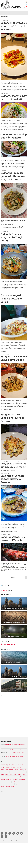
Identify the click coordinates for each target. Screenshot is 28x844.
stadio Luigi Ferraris (17, 782)
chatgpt (11, 769)
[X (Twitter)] (2, 644)
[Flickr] (9, 644)
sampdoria (8, 779)
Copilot (3, 772)
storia (7, 784)
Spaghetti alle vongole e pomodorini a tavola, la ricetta (14, 26)
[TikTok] (8, 644)
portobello (20, 777)
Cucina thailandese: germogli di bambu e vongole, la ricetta (13, 176)
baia (13, 764)
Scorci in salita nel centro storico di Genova (15, 744)
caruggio (13, 767)
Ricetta (3, 779)
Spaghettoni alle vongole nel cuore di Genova (12, 418)
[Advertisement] (14, 715)
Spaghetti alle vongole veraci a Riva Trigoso (14, 358)
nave (15, 774)
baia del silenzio (19, 764)
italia (2, 774)
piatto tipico (8, 777)
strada (12, 784)
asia (10, 764)
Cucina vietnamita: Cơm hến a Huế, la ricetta (14, 97)
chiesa (21, 769)
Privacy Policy (4, 840)
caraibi (7, 767)
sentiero (15, 779)
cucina (12, 772)
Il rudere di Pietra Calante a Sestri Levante (15, 750)
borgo (2, 767)
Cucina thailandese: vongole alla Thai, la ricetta (12, 237)
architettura (4, 764)
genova (21, 772)
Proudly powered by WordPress (15, 840)
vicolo (2, 786)
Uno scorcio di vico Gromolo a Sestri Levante (15, 747)
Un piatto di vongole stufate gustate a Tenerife (12, 479)
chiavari (16, 769)
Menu (14, 12)
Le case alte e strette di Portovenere (14, 756)
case (17, 767)
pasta (24, 774)
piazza (14, 777)
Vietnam (8, 786)
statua (3, 784)
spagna (3, 782)
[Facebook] (1, 644)
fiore (16, 772)
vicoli (21, 784)
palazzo (20, 774)
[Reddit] (12, 644)
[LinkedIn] (7, 644)
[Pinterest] (11, 644)
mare (11, 774)
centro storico (4, 769)
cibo (25, 769)
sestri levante (22, 779)
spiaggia (9, 782)
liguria (6, 774)
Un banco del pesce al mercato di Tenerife (13, 538)
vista (12, 786)
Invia (11, 586)
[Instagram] (4, 644)
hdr (25, 772)
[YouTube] (5, 644)
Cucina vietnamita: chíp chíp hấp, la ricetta (14, 136)
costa (7, 772)
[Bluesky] (14, 644)
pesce (2, 777)
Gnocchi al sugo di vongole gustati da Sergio (12, 298)
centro (21, 767)
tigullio (17, 784)
